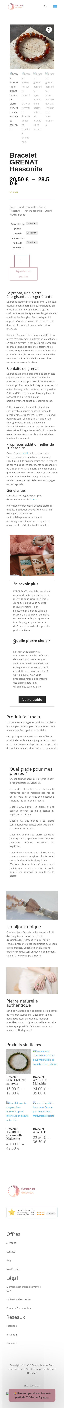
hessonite (24, 453)
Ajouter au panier (23, 273)
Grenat (33, 499)
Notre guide (32, 699)
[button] (49, 30)
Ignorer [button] (45, 1397)
